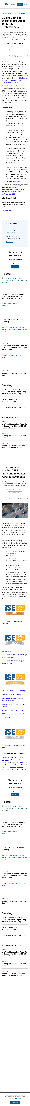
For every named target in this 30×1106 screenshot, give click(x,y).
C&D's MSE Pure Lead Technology (14, 690)
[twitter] (15, 56)
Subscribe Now (7, 211)
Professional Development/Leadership (13, 13)
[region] (15, 1099)
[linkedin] (12, 56)
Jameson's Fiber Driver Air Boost (13, 710)
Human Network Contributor (15, 43)
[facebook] (9, 56)
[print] (27, 56)
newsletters (18, 757)
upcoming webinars (16, 767)
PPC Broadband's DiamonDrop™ (13, 714)
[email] (21, 56)
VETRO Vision (7, 651)
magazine (5, 760)
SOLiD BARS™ (7, 717)
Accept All (15, 1102)
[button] (3, 4)
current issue (20, 762)
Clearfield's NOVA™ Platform (11, 694)
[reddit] (18, 56)
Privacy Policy (17, 1098)
